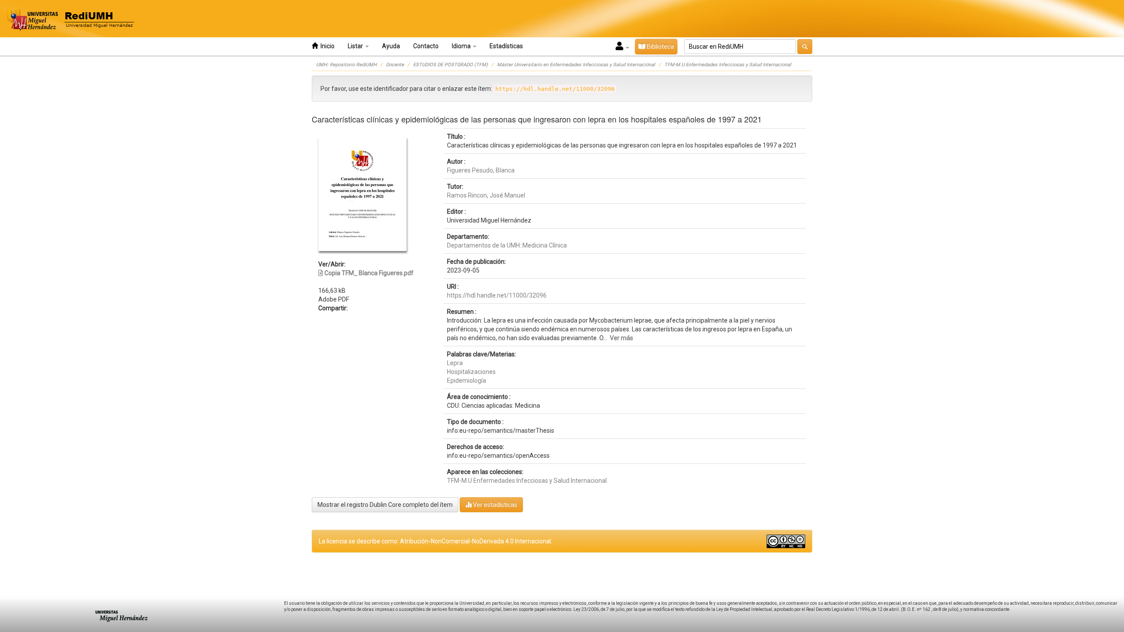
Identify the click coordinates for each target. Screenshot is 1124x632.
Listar (356, 46)
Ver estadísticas (494, 504)
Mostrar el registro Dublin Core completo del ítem (385, 504)
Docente (395, 65)
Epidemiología (466, 380)
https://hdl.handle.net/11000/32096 (497, 295)
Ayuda (391, 46)
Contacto (426, 46)
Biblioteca (659, 46)
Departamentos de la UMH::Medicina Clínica (507, 245)
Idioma (462, 46)
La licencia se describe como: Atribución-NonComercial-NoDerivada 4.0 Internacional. (435, 541)
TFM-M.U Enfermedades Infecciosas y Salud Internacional (727, 65)
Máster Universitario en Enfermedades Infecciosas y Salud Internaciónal (576, 65)
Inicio (326, 46)
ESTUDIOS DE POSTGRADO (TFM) (450, 65)
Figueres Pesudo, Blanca (481, 170)
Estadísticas (506, 46)
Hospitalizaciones (471, 371)
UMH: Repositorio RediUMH (346, 65)
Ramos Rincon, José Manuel (486, 195)
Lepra (455, 362)
